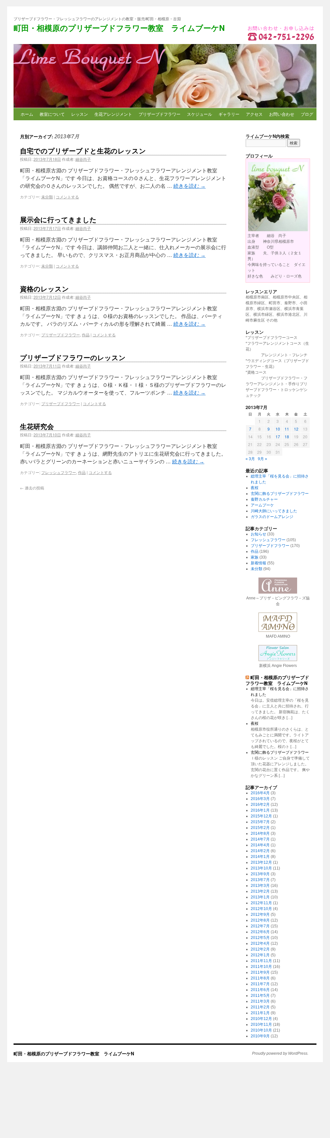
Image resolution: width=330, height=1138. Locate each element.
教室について (52, 114)
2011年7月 (260, 984)
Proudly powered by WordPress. (280, 1053)
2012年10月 (261, 908)
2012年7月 (260, 926)
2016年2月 (260, 804)
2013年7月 (260, 880)
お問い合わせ (281, 114)
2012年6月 (260, 932)
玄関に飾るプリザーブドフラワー (280, 493)
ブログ (307, 114)
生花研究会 (37, 426)
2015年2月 (260, 827)
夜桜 (254, 488)
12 (296, 429)
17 (278, 436)
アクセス (254, 114)
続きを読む (189, 186)
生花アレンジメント (113, 114)
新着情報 (258, 563)
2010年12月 (261, 1018)
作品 (86, 334)
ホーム (27, 114)
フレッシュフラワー (58, 472)
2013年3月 (260, 885)
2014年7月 (260, 839)
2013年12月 (261, 862)
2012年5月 (260, 937)
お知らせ (258, 534)
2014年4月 (260, 845)
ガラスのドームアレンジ (272, 516)
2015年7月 (260, 822)
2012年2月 (260, 949)
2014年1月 (260, 856)
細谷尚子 (83, 159)
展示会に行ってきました (58, 219)
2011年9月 (260, 972)
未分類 (47, 196)
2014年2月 (260, 851)
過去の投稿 (32, 487)
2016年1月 (260, 810)
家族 (254, 557)
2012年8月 (260, 920)
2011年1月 (260, 1013)
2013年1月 (260, 897)
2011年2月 (260, 1007)
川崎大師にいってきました (274, 511)
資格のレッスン (44, 288)
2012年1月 (260, 955)
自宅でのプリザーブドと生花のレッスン (83, 150)
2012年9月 (260, 914)
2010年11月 (261, 1024)
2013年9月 (260, 874)
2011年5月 (260, 995)
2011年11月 (261, 961)
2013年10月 (261, 868)
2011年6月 (260, 990)
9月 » (262, 459)
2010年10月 (261, 1030)
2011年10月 (261, 966)
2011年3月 (260, 1001)
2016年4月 (260, 793)
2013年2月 (260, 891)
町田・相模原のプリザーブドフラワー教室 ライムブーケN (119, 27)
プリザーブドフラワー (159, 114)
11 (287, 429)
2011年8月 (260, 978)
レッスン (79, 114)
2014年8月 (260, 833)
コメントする (67, 196)
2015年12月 (261, 816)
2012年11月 (261, 903)
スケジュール (199, 114)
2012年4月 (260, 943)
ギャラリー (228, 114)
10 (278, 429)
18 (287, 436)
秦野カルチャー (264, 499)
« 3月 (250, 459)
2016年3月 (260, 799)
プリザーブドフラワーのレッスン (73, 357)
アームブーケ (262, 505)
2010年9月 (260, 1036)
